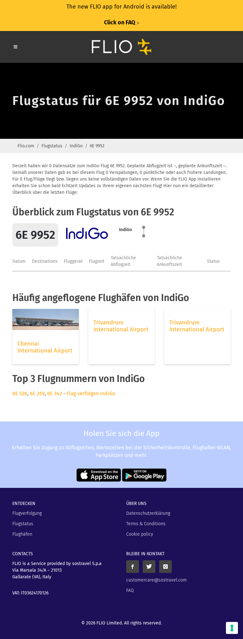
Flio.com (25, 146)
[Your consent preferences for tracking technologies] (232, 628)
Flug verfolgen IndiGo (90, 393)
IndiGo (76, 146)
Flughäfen (22, 534)
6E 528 (19, 393)
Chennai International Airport (44, 347)
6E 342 (54, 393)
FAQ (130, 590)
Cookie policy (139, 534)
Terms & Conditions (145, 523)
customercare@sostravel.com (156, 580)
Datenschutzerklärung (148, 513)
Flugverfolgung (27, 513)
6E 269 (37, 393)
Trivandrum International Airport (120, 326)
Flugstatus (51, 146)
